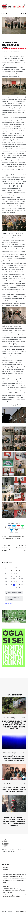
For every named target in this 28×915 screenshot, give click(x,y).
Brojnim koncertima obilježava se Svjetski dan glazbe (7, 548)
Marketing (5, 869)
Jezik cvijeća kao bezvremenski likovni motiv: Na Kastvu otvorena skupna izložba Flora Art (14, 875)
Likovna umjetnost (14, 37)
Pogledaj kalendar (9, 603)
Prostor (4, 39)
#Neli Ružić (17, 538)
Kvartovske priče (11, 717)
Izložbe (6, 37)
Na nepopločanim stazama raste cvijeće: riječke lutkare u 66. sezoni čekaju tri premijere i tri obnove (14, 880)
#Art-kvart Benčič (6, 536)
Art (2, 37)
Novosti (22, 37)
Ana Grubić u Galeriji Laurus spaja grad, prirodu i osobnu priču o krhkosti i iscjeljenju (14, 895)
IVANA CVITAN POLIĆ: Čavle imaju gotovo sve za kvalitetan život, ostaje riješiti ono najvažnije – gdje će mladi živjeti (14, 890)
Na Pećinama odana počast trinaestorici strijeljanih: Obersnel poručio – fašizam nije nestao (14, 821)
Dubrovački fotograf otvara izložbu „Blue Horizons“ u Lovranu (14, 758)
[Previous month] (5, 568)
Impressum (5, 867)
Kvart (4, 717)
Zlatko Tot (4, 51)
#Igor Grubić (14, 536)
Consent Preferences (20, 911)
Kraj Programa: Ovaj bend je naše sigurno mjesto (21, 548)
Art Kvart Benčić (7, 783)
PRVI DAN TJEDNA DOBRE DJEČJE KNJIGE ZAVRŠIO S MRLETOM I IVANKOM (14, 789)
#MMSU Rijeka (9, 538)
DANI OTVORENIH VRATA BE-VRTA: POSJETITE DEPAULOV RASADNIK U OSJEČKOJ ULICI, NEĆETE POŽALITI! (14, 725)
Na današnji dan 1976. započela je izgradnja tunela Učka (14, 885)
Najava (9, 752)
